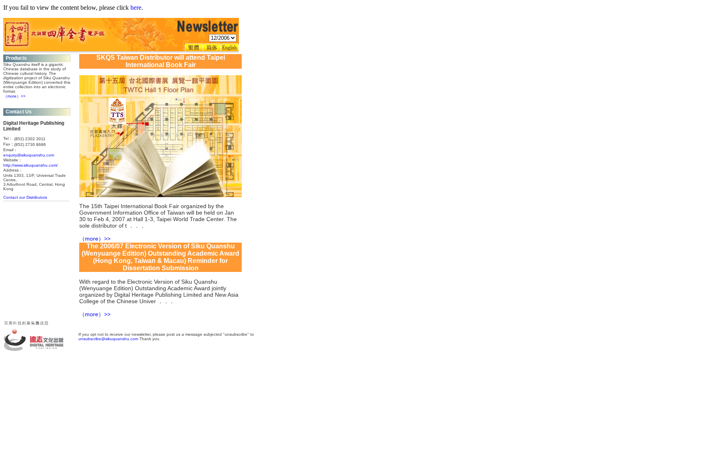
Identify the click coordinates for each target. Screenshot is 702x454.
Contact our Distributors (25, 197)
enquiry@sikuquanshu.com (28, 155)
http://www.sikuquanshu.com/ (30, 165)
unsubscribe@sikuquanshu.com (108, 339)
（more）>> (14, 96)
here (135, 7)
